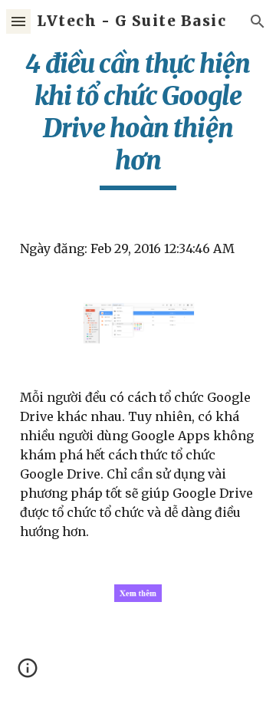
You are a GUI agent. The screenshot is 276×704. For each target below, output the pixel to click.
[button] (18, 21)
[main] (138, 118)
